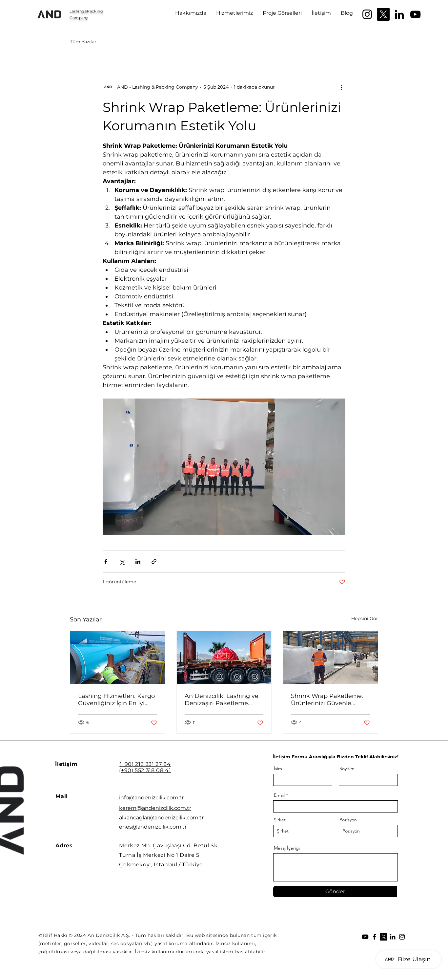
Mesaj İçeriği (287, 848)
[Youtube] (365, 937)
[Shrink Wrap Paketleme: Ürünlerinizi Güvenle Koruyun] (330, 657)
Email (279, 795)
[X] (383, 14)
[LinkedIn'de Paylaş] (138, 561)
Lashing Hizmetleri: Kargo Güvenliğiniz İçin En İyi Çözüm (116, 699)
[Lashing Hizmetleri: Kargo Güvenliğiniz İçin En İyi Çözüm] (117, 657)
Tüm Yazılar (83, 42)
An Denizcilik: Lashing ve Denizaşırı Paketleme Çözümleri (221, 699)
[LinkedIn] (399, 14)
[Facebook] (374, 937)
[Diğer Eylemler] (341, 87)
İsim (278, 768)
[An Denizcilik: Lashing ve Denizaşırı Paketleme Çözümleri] (224, 657)
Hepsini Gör (364, 618)
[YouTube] (415, 14)
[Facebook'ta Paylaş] (106, 561)
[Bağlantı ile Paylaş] (154, 561)
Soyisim (347, 768)
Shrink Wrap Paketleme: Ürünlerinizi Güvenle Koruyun (327, 699)
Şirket (280, 819)
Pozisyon (348, 819)
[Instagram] (367, 14)
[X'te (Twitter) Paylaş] (122, 561)
